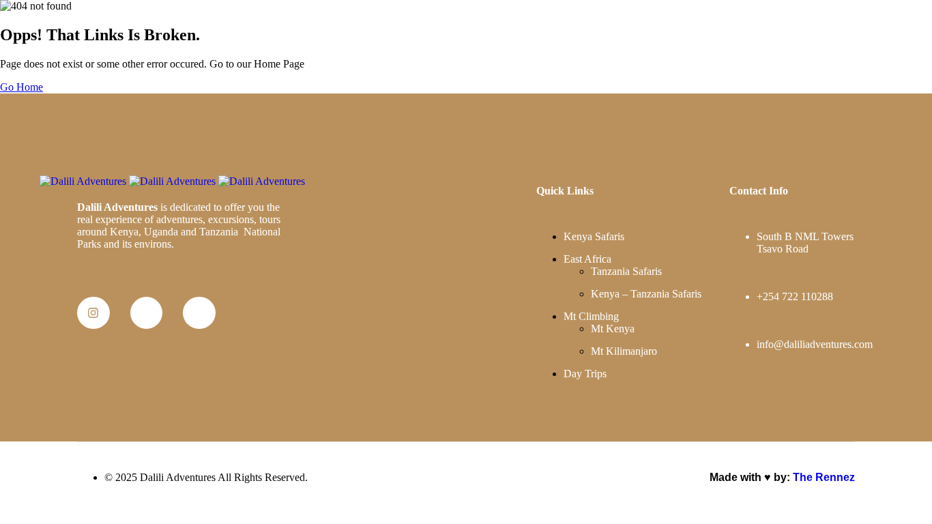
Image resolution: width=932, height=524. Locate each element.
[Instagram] (93, 313)
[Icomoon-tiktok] (199, 313)
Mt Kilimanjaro (624, 351)
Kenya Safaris (594, 236)
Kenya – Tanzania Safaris (646, 294)
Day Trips (585, 373)
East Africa (587, 259)
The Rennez (824, 477)
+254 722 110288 (795, 296)
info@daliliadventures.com (815, 344)
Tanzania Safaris (626, 271)
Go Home (21, 87)
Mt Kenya (613, 328)
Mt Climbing (591, 316)
